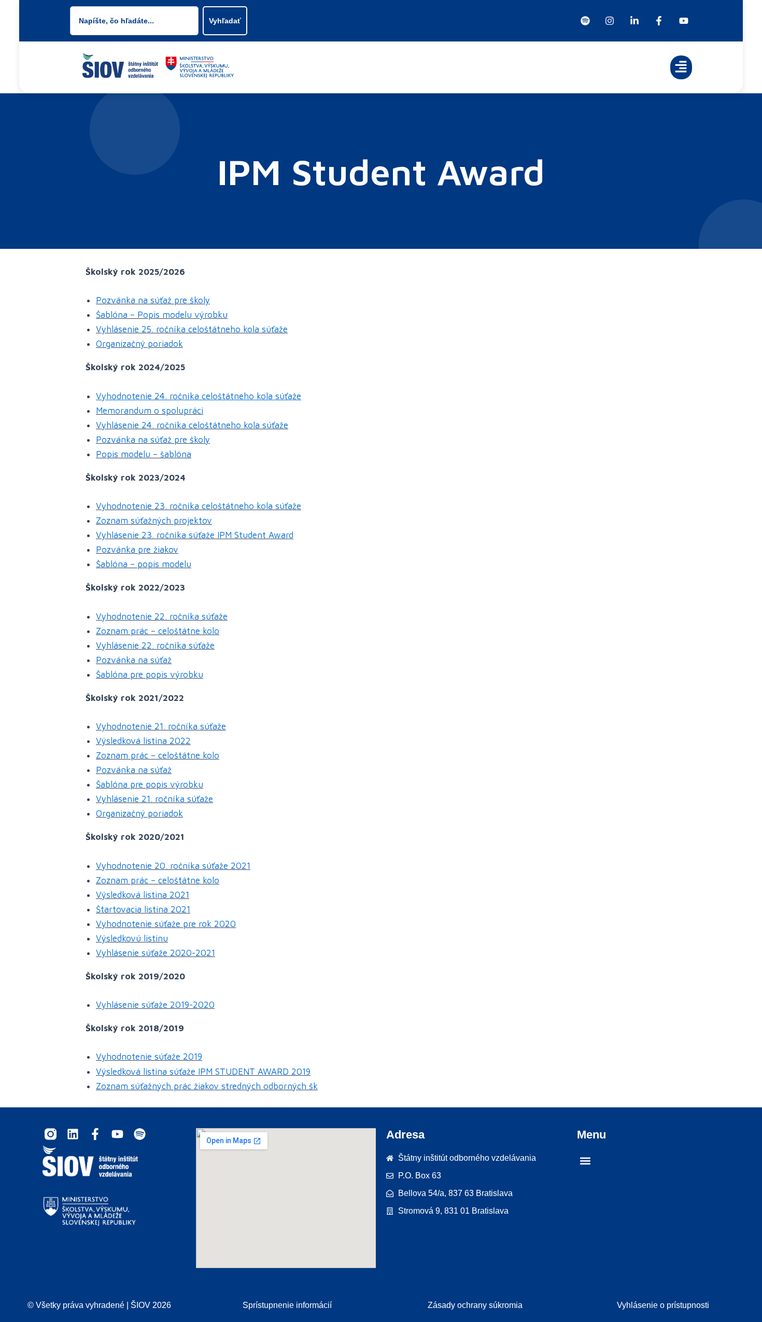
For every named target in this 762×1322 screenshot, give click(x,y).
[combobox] (134, 20)
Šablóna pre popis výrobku (149, 674)
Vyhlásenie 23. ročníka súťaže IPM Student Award (194, 535)
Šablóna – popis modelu (143, 564)
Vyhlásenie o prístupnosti (663, 1305)
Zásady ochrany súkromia (475, 1305)
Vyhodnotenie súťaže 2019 (149, 1056)
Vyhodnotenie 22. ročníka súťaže (162, 616)
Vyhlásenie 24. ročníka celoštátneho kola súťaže (192, 425)
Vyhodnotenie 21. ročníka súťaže (161, 726)
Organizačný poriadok (139, 344)
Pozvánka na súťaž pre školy (153, 300)
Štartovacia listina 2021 (143, 909)
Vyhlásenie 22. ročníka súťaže (155, 645)
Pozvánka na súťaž (134, 660)
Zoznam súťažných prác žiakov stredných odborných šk (207, 1086)
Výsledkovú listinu (132, 938)
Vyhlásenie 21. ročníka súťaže (154, 799)
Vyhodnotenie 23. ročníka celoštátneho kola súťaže (198, 506)
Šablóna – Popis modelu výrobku (162, 315)
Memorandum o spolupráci (149, 410)
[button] (681, 67)
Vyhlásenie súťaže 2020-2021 (155, 953)
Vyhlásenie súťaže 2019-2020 (155, 1005)
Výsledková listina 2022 (143, 741)
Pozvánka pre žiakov (137, 549)
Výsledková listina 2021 (142, 895)
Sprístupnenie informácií (287, 1305)
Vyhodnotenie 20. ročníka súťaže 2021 (173, 866)
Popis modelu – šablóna (143, 454)
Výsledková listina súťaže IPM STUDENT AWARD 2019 (203, 1071)
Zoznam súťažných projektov (154, 520)
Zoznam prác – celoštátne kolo (157, 631)
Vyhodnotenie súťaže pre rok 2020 (166, 924)
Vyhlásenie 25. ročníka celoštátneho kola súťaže (192, 329)
